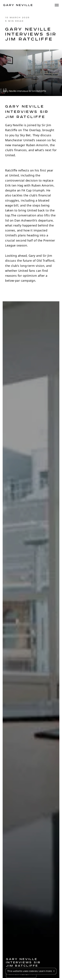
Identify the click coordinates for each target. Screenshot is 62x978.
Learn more (45, 970)
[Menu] (57, 5)
